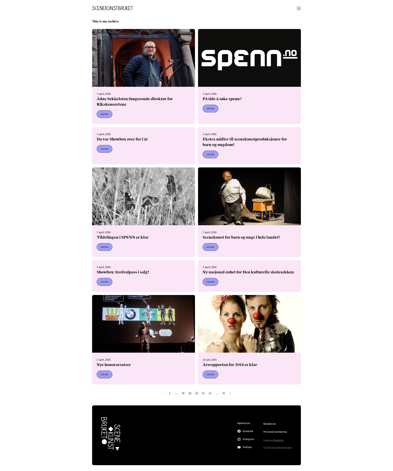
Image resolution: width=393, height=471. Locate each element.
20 (189, 393)
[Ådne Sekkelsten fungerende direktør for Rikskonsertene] (143, 76)
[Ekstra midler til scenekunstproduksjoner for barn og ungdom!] (249, 145)
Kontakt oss (269, 423)
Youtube (247, 447)
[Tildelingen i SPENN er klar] (143, 212)
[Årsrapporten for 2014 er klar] (249, 340)
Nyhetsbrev (243, 423)
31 (223, 393)
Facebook (248, 431)
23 (210, 393)
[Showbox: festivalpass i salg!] (143, 276)
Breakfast (278, 440)
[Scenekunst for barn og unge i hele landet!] (249, 212)
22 (203, 393)
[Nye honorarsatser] (143, 340)
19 (183, 393)
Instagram (248, 439)
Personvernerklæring (275, 431)
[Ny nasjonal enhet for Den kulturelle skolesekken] (249, 276)
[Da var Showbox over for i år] (143, 145)
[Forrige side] (162, 393)
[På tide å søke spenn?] (249, 76)
